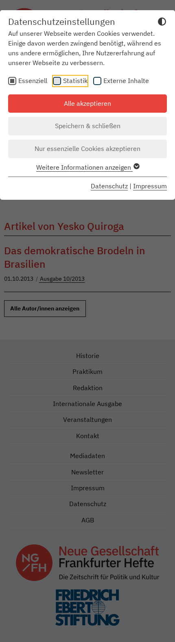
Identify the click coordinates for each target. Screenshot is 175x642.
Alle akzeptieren (87, 103)
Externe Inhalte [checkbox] (126, 80)
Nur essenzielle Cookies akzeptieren (87, 148)
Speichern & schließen (87, 126)
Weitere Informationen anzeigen (84, 167)
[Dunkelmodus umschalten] (162, 22)
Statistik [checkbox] (75, 80)
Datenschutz (109, 186)
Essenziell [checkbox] (32, 80)
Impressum (150, 186)
